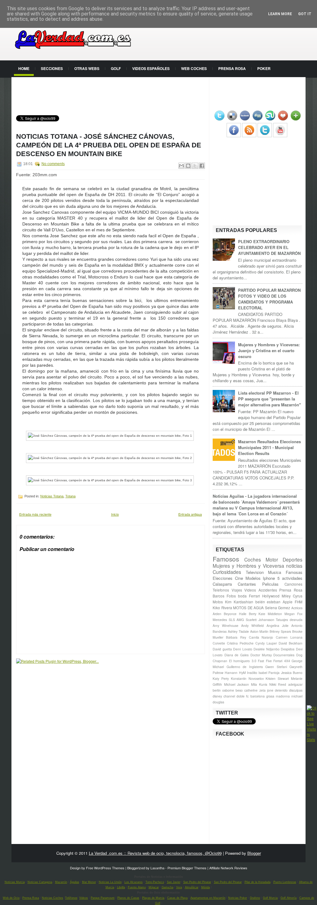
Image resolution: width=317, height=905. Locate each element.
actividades (292, 578)
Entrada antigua (190, 514)
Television (255, 572)
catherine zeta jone (258, 690)
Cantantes (247, 584)
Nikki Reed (277, 684)
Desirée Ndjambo (267, 649)
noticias (294, 565)
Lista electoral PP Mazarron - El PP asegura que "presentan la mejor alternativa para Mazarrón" (269, 399)
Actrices (296, 608)
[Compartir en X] (195, 166)
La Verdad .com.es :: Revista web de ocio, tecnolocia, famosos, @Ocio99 (155, 853)
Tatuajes (282, 619)
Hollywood (271, 595)
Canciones (293, 584)
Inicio (115, 514)
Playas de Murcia (153, 897)
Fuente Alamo (137, 887)
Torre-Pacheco (154, 882)
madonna (283, 696)
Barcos (218, 595)
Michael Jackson (236, 684)
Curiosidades (227, 571)
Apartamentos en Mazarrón (207, 897)
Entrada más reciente (35, 514)
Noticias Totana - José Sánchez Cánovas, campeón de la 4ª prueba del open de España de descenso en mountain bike (108, 145)
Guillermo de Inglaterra (245, 666)
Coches (252, 559)
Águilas (74, 882)
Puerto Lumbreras (284, 882)
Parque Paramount (103, 897)
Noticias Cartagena (40, 882)
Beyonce (230, 613)
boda (242, 595)
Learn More (280, 14)
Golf (116, 68)
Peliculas (270, 584)
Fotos (231, 595)
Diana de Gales (236, 655)
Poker (264, 68)
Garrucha (167, 887)
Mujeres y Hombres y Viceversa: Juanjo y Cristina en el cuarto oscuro (269, 350)
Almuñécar (191, 887)
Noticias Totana (51, 496)
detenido (281, 690)
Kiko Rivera (222, 607)
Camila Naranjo (261, 637)
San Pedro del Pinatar (197, 882)
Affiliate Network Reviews (228, 867)
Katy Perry (221, 678)
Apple (288, 601)
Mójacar (154, 887)
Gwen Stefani (276, 666)
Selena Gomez (277, 607)
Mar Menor (89, 882)
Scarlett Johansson (260, 619)
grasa (270, 696)
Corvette (219, 643)
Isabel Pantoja (269, 672)
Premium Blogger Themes (186, 867)
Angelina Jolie (278, 625)
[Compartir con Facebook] (202, 166)
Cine (239, 578)
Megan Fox (293, 613)
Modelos (253, 578)
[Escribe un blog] (188, 166)
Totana (70, 496)
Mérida (205, 887)
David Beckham (290, 643)
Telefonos (221, 590)
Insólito (252, 672)
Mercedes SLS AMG (228, 619)
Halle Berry (247, 613)
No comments (53, 164)
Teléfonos (71, 897)
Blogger (254, 853)
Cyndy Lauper (266, 643)
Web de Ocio (11, 897)
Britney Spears (280, 631)
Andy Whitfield (252, 625)
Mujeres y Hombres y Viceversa (248, 565)
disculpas (295, 690)
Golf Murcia (270, 897)
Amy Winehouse (225, 625)
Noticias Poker (237, 897)
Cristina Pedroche (240, 643)
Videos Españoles (151, 68)
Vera (179, 887)
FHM (298, 601)
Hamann (231, 672)
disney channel (224, 696)
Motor (272, 559)
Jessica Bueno (291, 672)
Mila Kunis (259, 684)
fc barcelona (255, 696)
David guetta (222, 649)
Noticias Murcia (15, 882)
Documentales (283, 655)
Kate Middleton (270, 613)
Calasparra (222, 584)
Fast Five (265, 660)
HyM (242, 672)
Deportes (292, 559)
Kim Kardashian (239, 601)
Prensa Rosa (232, 68)
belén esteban (268, 601)
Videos (250, 590)
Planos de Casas (128, 897)
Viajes (237, 590)
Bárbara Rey (236, 637)
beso (239, 690)
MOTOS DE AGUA (248, 607)
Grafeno (255, 897)
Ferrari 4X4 (281, 660)
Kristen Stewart (277, 678)
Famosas (294, 572)
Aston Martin (259, 631)
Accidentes (267, 590)
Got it (304, 14)
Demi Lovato (242, 649)
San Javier (173, 882)
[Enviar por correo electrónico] (181, 166)
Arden (217, 613)
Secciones (52, 68)
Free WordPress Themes (105, 867)
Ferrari (254, 595)
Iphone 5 (271, 578)
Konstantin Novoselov (247, 678)
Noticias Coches (52, 897)
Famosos (226, 558)
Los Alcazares (133, 882)
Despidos (287, 649)
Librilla (121, 887)
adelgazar (295, 684)
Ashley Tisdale (238, 631)
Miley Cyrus (292, 595)
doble (241, 696)
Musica (274, 572)
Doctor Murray (261, 655)
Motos (218, 601)
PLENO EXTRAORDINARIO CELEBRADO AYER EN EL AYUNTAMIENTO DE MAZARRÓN (269, 247)
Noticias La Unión (110, 882)
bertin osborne (223, 690)
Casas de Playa (177, 897)
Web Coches (194, 68)
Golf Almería (288, 897)
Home (23, 68)
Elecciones (222, 578)
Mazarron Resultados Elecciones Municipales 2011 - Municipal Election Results (269, 447)
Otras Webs (86, 68)
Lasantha (157, 867)
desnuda (296, 619)
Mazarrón (61, 882)
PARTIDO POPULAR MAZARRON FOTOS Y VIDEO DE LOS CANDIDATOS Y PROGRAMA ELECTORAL (269, 299)
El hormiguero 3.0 (242, 660)
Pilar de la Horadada (258, 882)
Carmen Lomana (289, 637)
